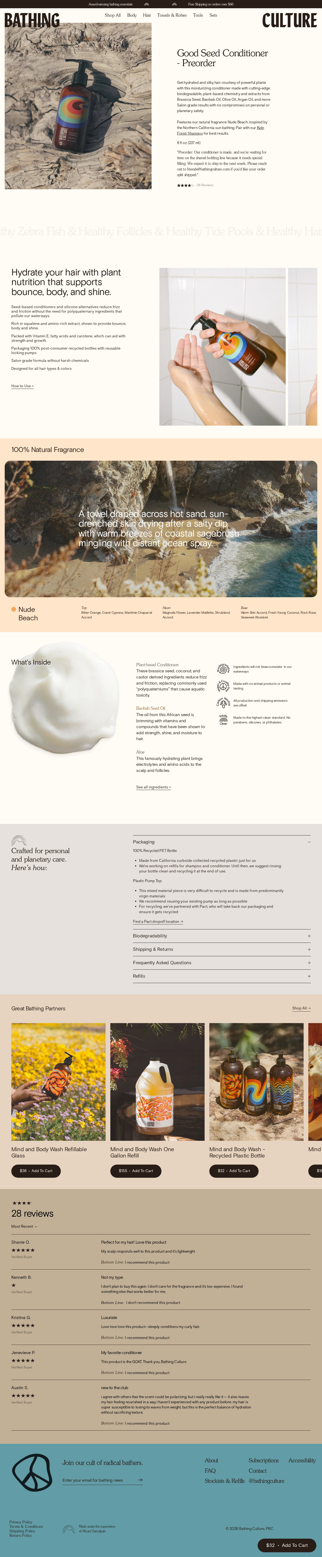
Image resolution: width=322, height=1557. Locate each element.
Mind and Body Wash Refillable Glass (49, 1152)
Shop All (113, 15)
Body (132, 15)
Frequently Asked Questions (162, 963)
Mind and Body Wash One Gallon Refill (142, 1152)
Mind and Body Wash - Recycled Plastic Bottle (237, 1152)
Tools (198, 15)
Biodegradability (150, 936)
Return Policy (20, 1536)
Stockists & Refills (225, 1481)
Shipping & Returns (153, 949)
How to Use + (22, 386)
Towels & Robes (172, 15)
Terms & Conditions (26, 1527)
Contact (257, 1471)
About (211, 1461)
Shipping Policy (22, 1531)
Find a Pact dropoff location (156, 921)
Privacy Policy (20, 1522)
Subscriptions (264, 1461)
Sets (213, 15)
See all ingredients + (153, 787)
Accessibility (302, 1461)
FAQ (210, 1471)
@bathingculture (266, 1481)
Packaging (144, 842)
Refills (139, 976)
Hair (147, 15)
